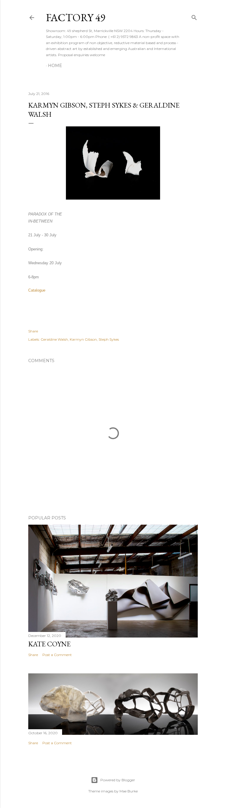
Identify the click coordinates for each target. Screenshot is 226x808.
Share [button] (33, 331)
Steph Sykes (109, 339)
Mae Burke (128, 791)
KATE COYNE (49, 643)
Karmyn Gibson (83, 339)
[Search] (194, 16)
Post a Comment (57, 655)
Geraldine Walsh (54, 339)
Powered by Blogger (117, 780)
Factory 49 (75, 17)
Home (55, 65)
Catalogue (36, 290)
